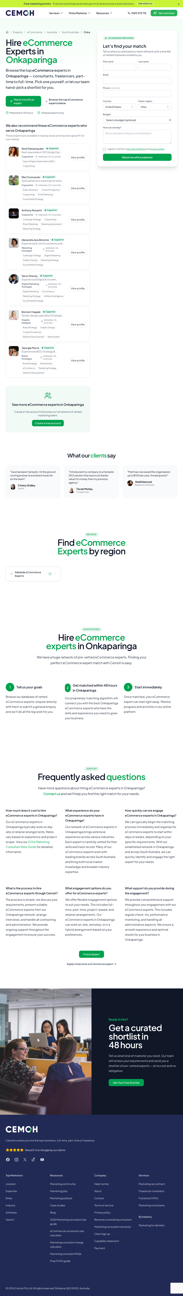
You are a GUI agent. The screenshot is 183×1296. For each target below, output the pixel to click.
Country (107, 101)
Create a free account (48, 423)
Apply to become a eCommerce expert (91, 963)
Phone (111, 88)
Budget (107, 114)
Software (11, 1212)
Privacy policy (102, 1212)
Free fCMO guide (60, 1260)
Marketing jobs (58, 1191)
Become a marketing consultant (113, 1219)
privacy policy (157, 149)
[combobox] (119, 106)
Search (10, 1219)
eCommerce (34, 32)
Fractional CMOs (148, 1198)
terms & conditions (136, 149)
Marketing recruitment (152, 1183)
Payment (99, 1248)
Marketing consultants (152, 1205)
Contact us (51, 794)
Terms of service (103, 1205)
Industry (10, 1205)
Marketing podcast (61, 1198)
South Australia (70, 32)
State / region (145, 101)
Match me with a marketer (137, 157)
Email (105, 74)
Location (11, 1183)
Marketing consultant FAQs (65, 1253)
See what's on (145, 3)
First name (108, 61)
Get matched (166, 13)
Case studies (57, 1205)
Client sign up (102, 1233)
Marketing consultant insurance (112, 1226)
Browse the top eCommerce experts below (66, 101)
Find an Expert (91, 954)
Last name (143, 61)
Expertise (11, 1191)
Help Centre (101, 1183)
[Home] (7, 32)
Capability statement (106, 1241)
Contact (99, 1198)
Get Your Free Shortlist (126, 1082)
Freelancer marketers (151, 1191)
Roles (9, 1198)
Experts (17, 32)
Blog (53, 1212)
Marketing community (63, 1183)
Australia (52, 32)
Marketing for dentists (151, 1225)
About (98, 1191)
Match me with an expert (24, 101)
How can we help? (112, 127)
